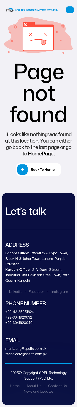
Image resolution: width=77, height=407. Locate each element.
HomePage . (41, 153)
